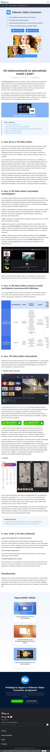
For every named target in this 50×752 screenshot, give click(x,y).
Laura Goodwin (15, 77)
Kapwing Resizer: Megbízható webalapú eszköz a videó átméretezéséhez (22, 523)
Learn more (37, 750)
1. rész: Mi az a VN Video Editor (12, 124)
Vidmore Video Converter (27, 12)
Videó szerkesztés (12, 5)
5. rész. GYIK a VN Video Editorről (13, 133)
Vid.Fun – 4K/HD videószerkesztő (24, 497)
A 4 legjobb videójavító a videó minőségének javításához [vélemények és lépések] (25, 641)
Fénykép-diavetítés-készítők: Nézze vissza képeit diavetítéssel (25, 663)
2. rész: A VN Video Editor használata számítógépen (17, 126)
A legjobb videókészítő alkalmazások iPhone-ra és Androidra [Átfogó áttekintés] (23, 521)
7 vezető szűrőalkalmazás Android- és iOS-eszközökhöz (25, 617)
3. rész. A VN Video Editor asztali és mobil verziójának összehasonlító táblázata (23, 128)
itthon (2, 5)
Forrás (6, 5)
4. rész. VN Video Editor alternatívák (13, 130)
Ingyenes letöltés (19, 30)
